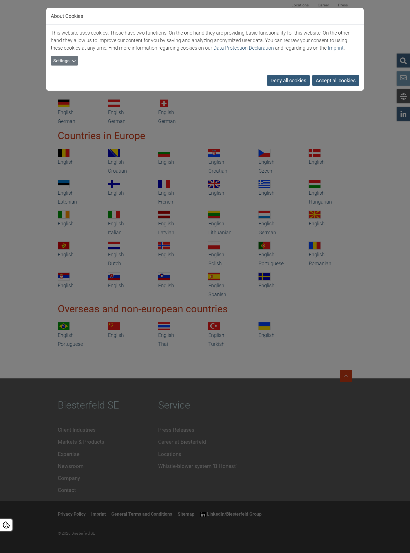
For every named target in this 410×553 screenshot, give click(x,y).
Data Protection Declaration (243, 48)
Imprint (336, 48)
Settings (61, 60)
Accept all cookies (336, 80)
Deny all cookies (288, 80)
